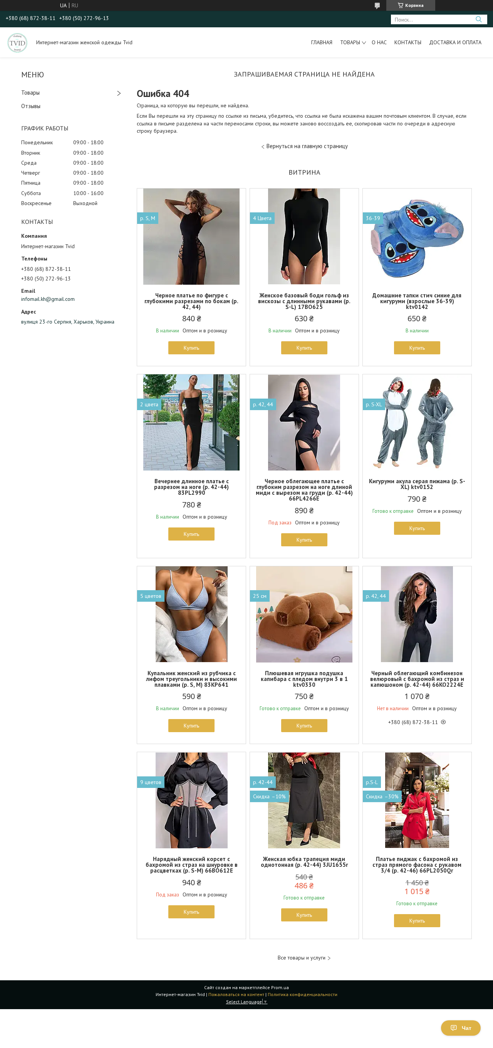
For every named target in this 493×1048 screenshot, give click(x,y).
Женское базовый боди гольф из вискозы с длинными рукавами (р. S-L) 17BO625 (304, 301)
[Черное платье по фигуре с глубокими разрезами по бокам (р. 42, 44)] (191, 237)
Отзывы (30, 106)
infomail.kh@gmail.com (48, 298)
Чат (466, 1028)
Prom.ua (280, 987)
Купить (191, 347)
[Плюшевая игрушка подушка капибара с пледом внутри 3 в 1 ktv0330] (304, 614)
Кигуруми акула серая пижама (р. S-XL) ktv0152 (417, 484)
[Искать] (478, 19)
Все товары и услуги (301, 958)
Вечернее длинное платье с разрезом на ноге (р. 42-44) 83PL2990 (191, 487)
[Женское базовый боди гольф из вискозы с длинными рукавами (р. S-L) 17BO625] (304, 237)
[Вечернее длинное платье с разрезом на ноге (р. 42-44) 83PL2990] (191, 422)
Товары (350, 42)
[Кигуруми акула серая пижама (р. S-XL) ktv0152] (417, 422)
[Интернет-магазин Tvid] (17, 42)
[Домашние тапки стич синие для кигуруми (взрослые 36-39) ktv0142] (417, 237)
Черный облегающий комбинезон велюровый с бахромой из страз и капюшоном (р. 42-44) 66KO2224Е (417, 679)
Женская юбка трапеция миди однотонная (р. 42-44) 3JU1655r (304, 862)
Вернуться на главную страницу (307, 146)
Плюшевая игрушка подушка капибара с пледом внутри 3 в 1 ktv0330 (304, 679)
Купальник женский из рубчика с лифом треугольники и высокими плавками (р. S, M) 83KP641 (191, 679)
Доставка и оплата (455, 42)
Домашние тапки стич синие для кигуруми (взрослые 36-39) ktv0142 (416, 301)
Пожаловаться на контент (236, 994)
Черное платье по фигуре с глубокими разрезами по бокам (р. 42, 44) (191, 301)
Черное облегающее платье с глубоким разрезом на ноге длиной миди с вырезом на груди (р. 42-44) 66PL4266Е (304, 489)
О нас (379, 42)
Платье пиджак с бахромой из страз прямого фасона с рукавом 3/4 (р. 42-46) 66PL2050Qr (416, 864)
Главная (321, 42)
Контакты (407, 42)
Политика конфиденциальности (302, 994)
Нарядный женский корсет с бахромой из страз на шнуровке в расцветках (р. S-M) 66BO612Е (192, 864)
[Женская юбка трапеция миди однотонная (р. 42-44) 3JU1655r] (304, 800)
